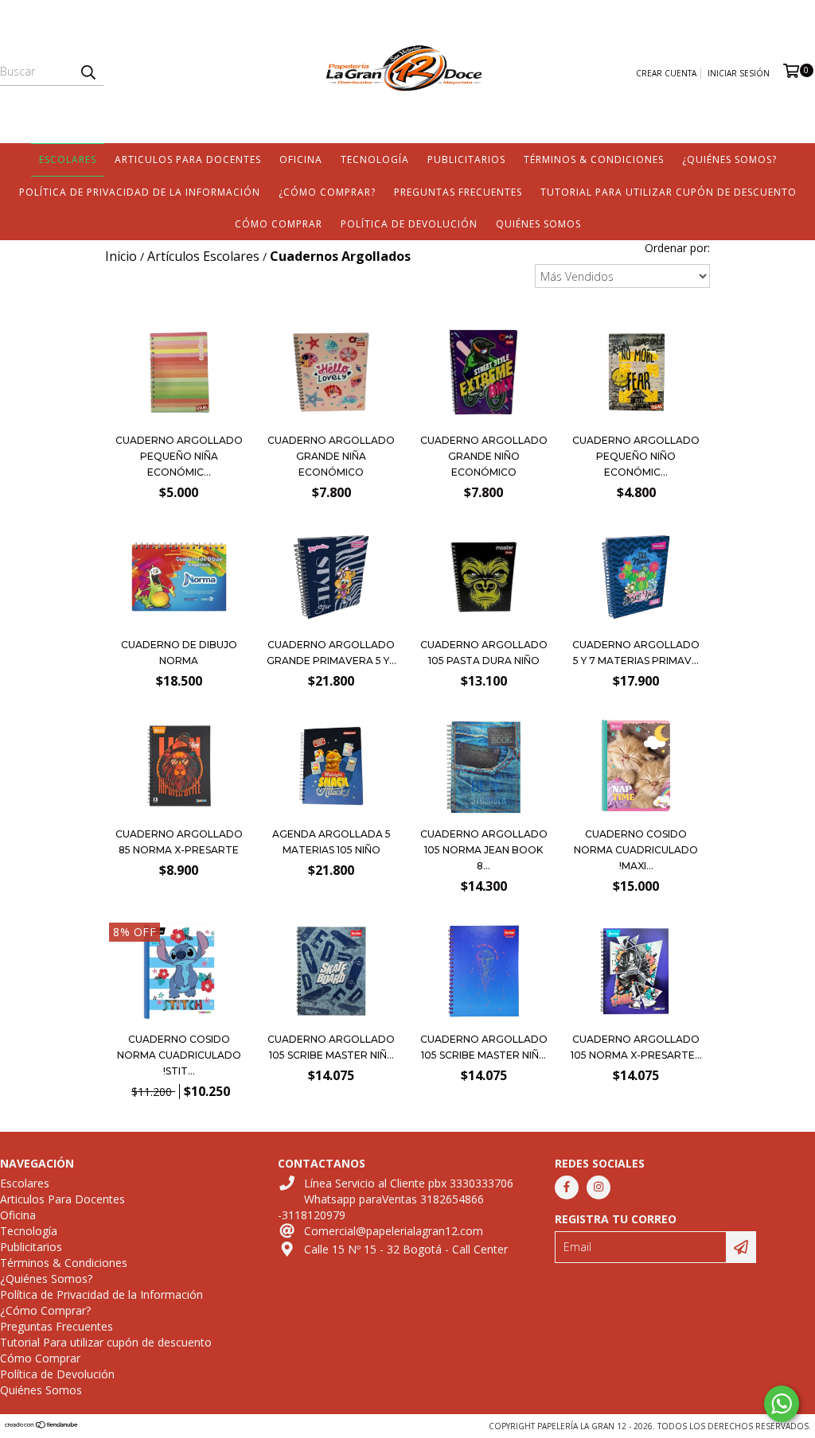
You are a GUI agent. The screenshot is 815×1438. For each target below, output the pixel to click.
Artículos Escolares (203, 256)
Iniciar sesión (739, 73)
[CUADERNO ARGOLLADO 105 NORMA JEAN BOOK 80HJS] (484, 767)
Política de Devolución (409, 224)
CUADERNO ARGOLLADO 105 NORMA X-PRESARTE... (636, 1047)
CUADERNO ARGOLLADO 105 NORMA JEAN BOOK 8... (484, 850)
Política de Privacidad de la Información (139, 192)
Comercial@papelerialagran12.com (393, 1230)
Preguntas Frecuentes (458, 192)
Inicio (121, 256)
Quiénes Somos (538, 224)
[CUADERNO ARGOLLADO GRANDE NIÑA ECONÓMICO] (331, 420)
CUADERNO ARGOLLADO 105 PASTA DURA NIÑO (484, 653)
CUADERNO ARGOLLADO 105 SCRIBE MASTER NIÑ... (331, 1047)
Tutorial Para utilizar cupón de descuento (668, 192)
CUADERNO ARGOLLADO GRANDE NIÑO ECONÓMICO (484, 456)
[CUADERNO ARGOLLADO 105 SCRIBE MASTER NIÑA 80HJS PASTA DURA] (484, 973)
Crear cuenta (666, 73)
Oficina (300, 159)
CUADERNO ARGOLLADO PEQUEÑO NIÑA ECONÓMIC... (179, 456)
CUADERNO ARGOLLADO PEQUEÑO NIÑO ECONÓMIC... (636, 456)
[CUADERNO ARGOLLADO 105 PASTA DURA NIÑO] (484, 624)
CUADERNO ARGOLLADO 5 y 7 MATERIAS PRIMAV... (636, 653)
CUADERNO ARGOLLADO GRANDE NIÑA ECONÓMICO (331, 456)
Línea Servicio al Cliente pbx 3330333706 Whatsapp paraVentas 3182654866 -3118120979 (395, 1199)
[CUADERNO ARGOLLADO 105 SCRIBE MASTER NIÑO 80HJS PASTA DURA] (331, 973)
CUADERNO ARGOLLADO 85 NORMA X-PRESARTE (179, 842)
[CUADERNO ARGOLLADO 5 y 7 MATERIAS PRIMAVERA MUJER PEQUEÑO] (636, 624)
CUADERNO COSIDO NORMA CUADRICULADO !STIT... (179, 1055)
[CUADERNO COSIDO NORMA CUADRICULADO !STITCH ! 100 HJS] (179, 973)
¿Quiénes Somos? (729, 159)
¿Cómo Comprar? (327, 192)
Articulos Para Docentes (188, 159)
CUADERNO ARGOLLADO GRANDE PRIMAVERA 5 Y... (331, 653)
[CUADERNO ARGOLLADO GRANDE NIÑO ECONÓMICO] (484, 420)
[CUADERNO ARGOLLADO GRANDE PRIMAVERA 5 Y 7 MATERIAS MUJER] (331, 624)
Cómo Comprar (278, 224)
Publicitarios (466, 159)
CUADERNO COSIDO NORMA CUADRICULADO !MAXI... (636, 850)
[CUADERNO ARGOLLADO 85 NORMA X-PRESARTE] (179, 814)
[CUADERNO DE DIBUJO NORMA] (179, 624)
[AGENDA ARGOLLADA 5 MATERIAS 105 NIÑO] (331, 814)
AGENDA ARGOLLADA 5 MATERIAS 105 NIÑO (331, 842)
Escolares (67, 159)
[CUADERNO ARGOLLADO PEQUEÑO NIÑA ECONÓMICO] (179, 420)
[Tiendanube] (42, 1426)
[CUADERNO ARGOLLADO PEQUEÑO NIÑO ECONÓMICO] (636, 420)
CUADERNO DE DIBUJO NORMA (179, 653)
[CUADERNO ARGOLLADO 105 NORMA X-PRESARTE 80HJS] (636, 973)
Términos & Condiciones (594, 159)
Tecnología (375, 159)
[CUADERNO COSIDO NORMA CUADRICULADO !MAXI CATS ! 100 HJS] (636, 767)
